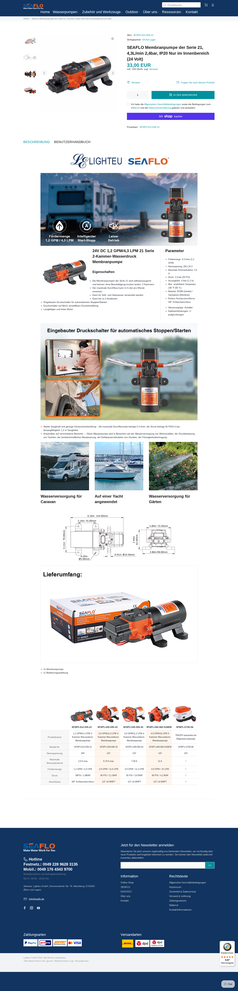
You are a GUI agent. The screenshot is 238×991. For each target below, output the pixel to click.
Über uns (125, 896)
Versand (153, 69)
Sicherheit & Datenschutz (182, 891)
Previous (44, 73)
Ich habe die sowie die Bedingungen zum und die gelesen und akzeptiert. (171, 106)
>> (209, 865)
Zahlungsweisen (177, 900)
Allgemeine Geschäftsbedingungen (187, 882)
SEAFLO (125, 887)
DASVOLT (126, 891)
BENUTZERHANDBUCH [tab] (72, 142)
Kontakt (125, 900)
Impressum (175, 887)
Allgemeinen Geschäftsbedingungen (162, 104)
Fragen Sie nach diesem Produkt (198, 82)
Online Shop (127, 882)
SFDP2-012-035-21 (150, 127)
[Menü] (233, 943)
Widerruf (135, 107)
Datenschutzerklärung (160, 107)
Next (113, 73)
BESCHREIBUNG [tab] (36, 142)
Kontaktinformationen (180, 909)
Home (26, 19)
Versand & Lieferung (180, 896)
